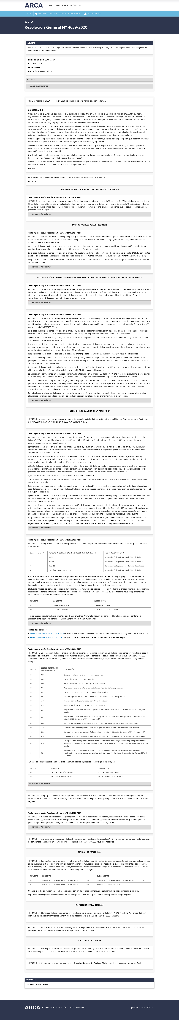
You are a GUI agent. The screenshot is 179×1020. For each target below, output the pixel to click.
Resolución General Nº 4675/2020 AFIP (47, 633)
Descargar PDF (94, 14)
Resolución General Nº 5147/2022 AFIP (47, 637)
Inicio (29, 14)
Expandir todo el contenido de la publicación (59, 14)
